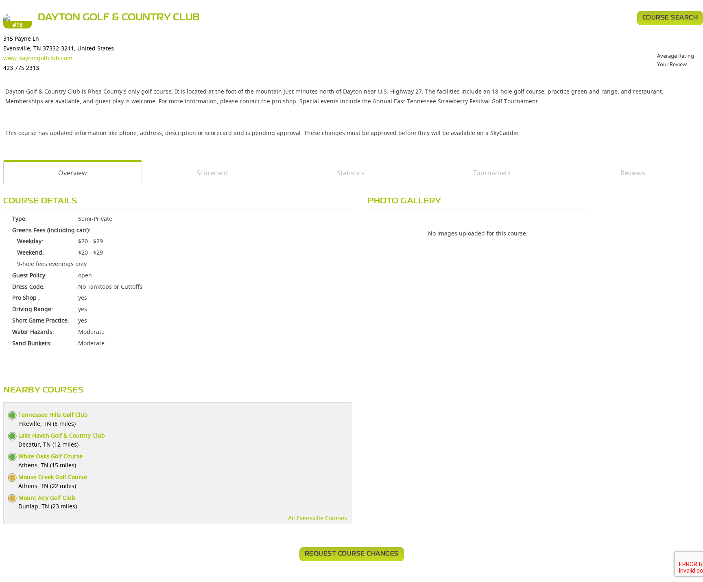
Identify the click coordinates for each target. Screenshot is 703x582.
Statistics (351, 172)
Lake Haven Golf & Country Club (61, 435)
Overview (72, 172)
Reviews (632, 172)
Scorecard (212, 172)
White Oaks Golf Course (50, 456)
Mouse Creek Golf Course (52, 477)
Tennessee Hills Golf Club (53, 415)
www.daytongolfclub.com (37, 58)
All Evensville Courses (317, 518)
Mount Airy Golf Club (46, 497)
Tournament (492, 172)
